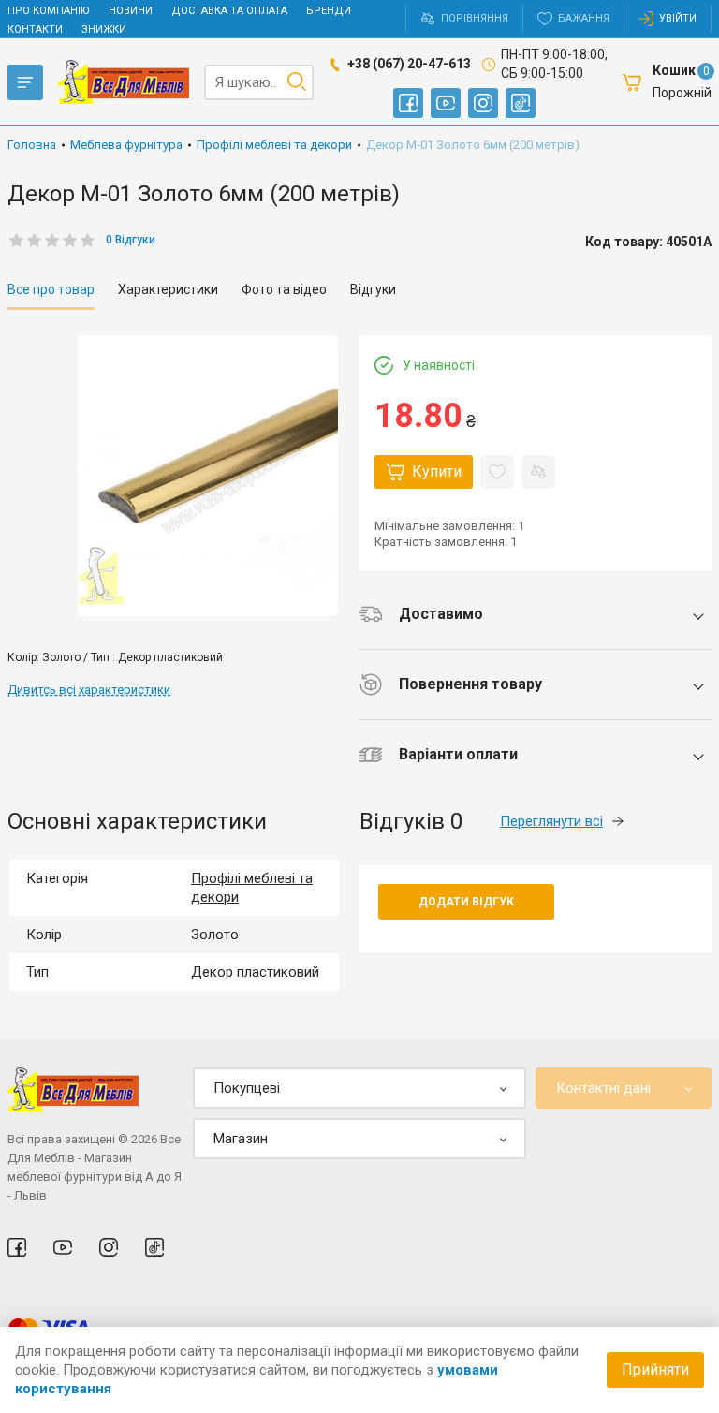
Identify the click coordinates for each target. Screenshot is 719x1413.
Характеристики (168, 289)
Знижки (103, 29)
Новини (131, 11)
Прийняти (655, 1369)
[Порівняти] (538, 472)
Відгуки (373, 289)
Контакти (35, 29)
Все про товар (51, 289)
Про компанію (48, 11)
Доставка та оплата (229, 11)
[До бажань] (497, 472)
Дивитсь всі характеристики (88, 690)
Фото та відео (284, 289)
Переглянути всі (551, 821)
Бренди (328, 11)
